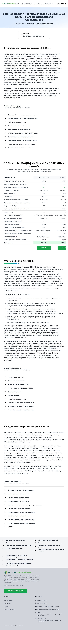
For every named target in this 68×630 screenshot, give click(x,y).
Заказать (44, 248)
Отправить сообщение (15, 591)
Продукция (23, 23)
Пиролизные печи (31, 23)
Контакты (36, 3)
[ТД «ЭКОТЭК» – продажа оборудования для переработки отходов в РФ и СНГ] (34, 572)
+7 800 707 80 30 (61, 3)
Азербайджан (47, 3)
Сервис (16, 3)
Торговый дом (8, 600)
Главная (17, 23)
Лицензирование (27, 3)
